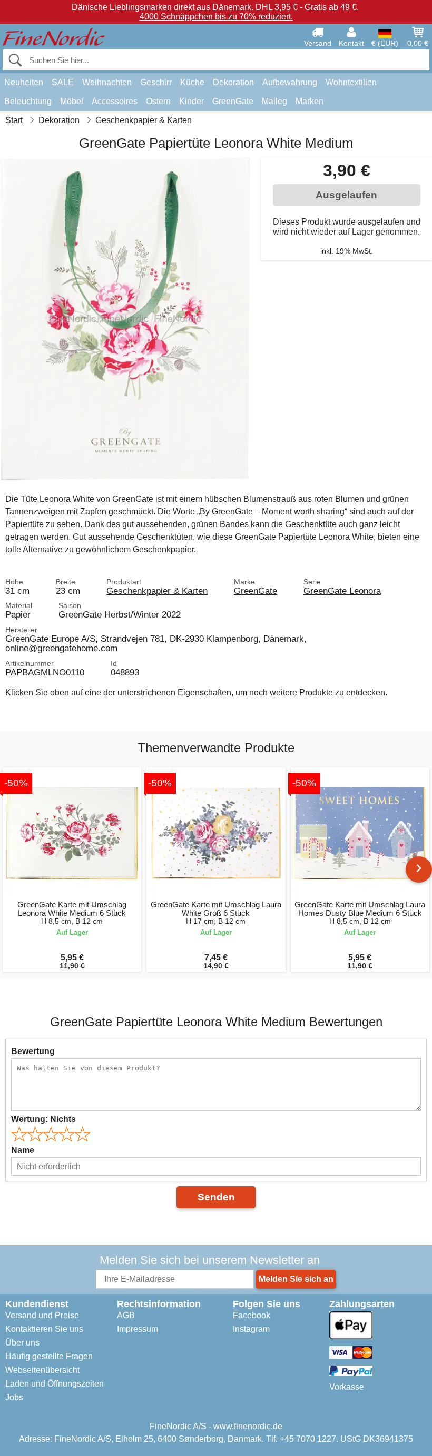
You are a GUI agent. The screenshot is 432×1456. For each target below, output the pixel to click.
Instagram (251, 1328)
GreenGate (232, 101)
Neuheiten (23, 82)
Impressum (137, 1328)
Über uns (22, 1342)
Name (22, 1150)
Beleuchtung (28, 101)
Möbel (71, 101)
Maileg (274, 101)
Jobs (14, 1397)
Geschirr (156, 82)
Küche (192, 82)
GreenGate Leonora (342, 590)
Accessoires (115, 101)
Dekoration (233, 82)
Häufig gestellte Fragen (49, 1356)
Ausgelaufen (346, 194)
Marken (309, 101)
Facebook (251, 1315)
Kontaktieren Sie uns (44, 1328)
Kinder (191, 101)
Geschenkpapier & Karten (157, 590)
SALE (63, 82)
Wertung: (43, 1119)
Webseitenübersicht (42, 1370)
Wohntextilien (351, 82)
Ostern (158, 101)
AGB (126, 1315)
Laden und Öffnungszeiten (54, 1383)
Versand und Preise (42, 1315)
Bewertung (33, 1051)
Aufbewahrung (289, 82)
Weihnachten (107, 82)
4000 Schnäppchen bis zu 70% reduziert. (216, 16)
